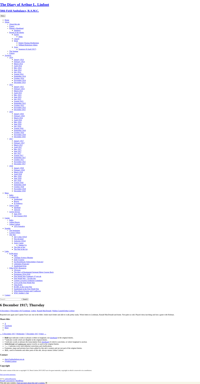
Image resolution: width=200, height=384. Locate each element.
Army (16, 47)
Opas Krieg (18, 285)
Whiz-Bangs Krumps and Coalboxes (27, 291)
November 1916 (20, 135)
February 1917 (19, 143)
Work (16, 41)
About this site (14, 24)
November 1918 (20, 189)
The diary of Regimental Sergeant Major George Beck (34, 272)
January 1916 (19, 114)
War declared (18, 239)
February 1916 (19, 116)
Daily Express (19, 260)
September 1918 (20, 185)
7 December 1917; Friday (35, 334)
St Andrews (18, 203)
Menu (3, 16)
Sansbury (17, 30)
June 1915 (17, 97)
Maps (7, 193)
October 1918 (19, 187)
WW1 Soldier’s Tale (21, 293)
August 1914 (18, 74)
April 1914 (18, 66)
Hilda (21, 37)
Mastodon (13, 379)
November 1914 (20, 80)
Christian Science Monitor (23, 258)
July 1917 (17, 153)
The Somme (13, 51)
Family (16, 35)
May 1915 (17, 95)
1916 (11, 112)
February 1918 (19, 170)
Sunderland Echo (20, 266)
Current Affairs (14, 233)
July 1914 (17, 72)
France (11, 26)
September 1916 (20, 130)
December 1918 (20, 191)
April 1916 (18, 120)
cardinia (7, 379)
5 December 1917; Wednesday (12, 334)
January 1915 (19, 87)
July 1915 (17, 99)
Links (7, 251)
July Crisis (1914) (20, 237)
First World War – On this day (25, 278)
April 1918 (18, 174)
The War (12, 235)
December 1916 (20, 137)
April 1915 (18, 93)
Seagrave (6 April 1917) (27, 49)
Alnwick (17, 210)
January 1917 (19, 141)
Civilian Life (14, 197)
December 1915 (20, 110)
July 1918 (17, 180)
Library (12, 53)
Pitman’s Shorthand (16, 28)
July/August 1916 (20, 216)
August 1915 (18, 101)
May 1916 (17, 122)
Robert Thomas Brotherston (29, 43)
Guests (7, 218)
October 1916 (19, 133)
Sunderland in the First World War (26, 289)
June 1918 (17, 178)
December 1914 (20, 82)
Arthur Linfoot (14, 224)
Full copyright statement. (8, 374)
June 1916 (17, 124)
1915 (11, 85)
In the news (13, 253)
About (7, 22)
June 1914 (17, 70)
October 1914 (19, 78)
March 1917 (18, 145)
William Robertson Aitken (28, 45)
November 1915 (20, 108)
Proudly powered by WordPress (11, 381)
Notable (7, 228)
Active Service (14, 212)
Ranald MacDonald (44, 311)
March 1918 (18, 172)
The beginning (14, 230)
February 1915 (19, 89)
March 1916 (18, 118)
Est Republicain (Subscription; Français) (28, 262)
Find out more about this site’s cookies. (31, 383)
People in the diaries (16, 32)
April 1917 (18, 147)
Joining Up (23, 245)
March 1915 (18, 91)
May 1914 (17, 68)
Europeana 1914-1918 (22, 274)
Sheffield (17, 208)
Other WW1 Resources (17, 268)
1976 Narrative (19, 226)
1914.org (17, 270)
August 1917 (18, 155)
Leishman (26, 311)
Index (11, 195)
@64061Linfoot (10, 361)
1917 (11, 139)
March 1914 (18, 64)
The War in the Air (21, 249)
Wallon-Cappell (58, 311)
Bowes (16, 201)
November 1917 (20, 162)
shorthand (53, 338)
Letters (33, 311)
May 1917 (17, 149)
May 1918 (17, 176)
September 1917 (20, 158)
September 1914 (20, 76)
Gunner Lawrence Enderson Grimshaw (28, 281)
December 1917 (20, 164)
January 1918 (19, 168)
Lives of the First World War (24, 283)
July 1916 (17, 126)
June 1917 (17, 151)
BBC (16, 256)
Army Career (14, 205)
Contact (7, 295)
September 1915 (20, 103)
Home (7, 20)
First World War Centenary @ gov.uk (27, 276)
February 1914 (19, 62)
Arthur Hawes (14, 222)
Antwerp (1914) (20, 241)
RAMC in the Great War (23, 287)
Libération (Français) (21, 264)
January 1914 (19, 60)
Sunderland (18, 199)
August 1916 (18, 128)
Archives (8, 55)
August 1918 (18, 183)
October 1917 (19, 160)
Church (16, 39)
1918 (11, 166)
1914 (11, 57)
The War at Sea (19, 247)
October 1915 (19, 105)
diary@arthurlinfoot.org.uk (14, 359)
